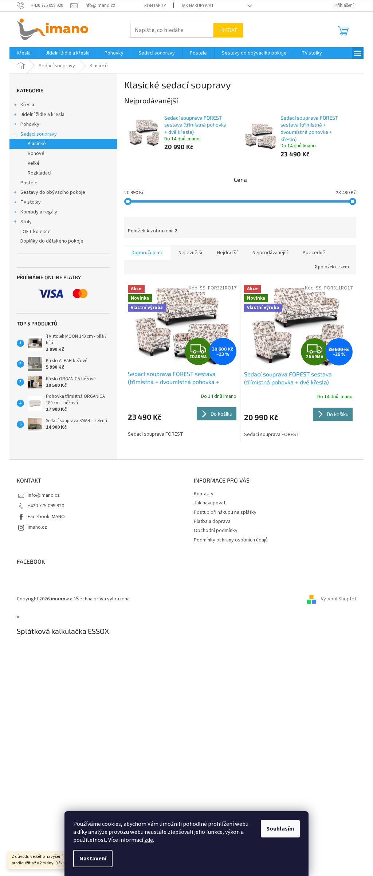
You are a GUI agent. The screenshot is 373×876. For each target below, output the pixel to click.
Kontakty (155, 6)
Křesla (27, 104)
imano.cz (37, 527)
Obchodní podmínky (215, 530)
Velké (34, 163)
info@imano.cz (44, 495)
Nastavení (92, 859)
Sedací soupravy (38, 134)
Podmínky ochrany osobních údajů (231, 540)
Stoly (26, 221)
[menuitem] (23, 53)
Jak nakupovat (197, 6)
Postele (29, 183)
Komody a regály (38, 212)
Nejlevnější (190, 252)
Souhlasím (280, 829)
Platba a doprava (212, 521)
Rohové (36, 153)
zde (148, 840)
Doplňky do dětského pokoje (51, 241)
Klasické (37, 143)
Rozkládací (39, 173)
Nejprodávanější (270, 252)
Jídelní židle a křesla (42, 114)
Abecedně (314, 252)
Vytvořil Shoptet (338, 599)
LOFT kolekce (35, 231)
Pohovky (29, 124)
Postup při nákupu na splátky (225, 512)
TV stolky (30, 202)
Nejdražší (227, 252)
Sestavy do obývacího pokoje (52, 192)
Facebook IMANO (46, 516)
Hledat (228, 30)
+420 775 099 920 (46, 505)
